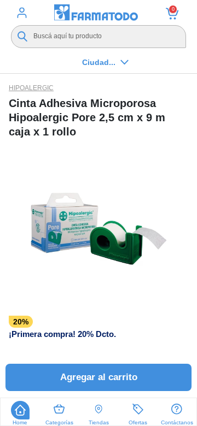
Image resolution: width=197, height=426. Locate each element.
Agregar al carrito (98, 377)
